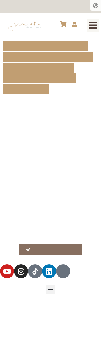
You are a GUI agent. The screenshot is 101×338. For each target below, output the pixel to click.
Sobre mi (14, 6)
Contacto (68, 6)
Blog (30, 6)
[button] (93, 25)
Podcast (47, 6)
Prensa (88, 6)
